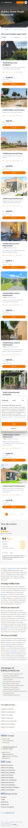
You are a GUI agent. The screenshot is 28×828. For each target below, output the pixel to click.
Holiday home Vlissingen (7, 777)
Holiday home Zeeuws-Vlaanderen (10, 787)
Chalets (3, 799)
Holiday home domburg (7, 767)
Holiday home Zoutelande (7, 727)
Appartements (5, 804)
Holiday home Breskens (7, 765)
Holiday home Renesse (7, 718)
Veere (12, 654)
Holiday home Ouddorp (7, 715)
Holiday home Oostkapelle (8, 772)
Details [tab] (14, 400)
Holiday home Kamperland (8, 712)
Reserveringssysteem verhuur (7, 825)
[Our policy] (12, 37)
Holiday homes (8, 29)
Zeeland (8, 642)
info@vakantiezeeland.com (9, 747)
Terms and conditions (10, 822)
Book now (14, 84)
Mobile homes (4, 802)
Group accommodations (7, 807)
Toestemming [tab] (5, 400)
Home (2, 29)
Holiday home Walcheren (7, 782)
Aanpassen (13, 428)
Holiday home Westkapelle (8, 724)
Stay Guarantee (19, 822)
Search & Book (20, 2)
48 (21, 514)
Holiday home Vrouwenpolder (9, 721)
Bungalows (4, 797)
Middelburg (15, 652)
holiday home (11, 568)
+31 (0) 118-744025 (7, 749)
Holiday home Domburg (7, 709)
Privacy (2, 822)
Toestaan (14, 423)
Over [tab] (23, 400)
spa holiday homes (6, 628)
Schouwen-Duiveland (18, 29)
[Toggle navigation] (25, 2)
